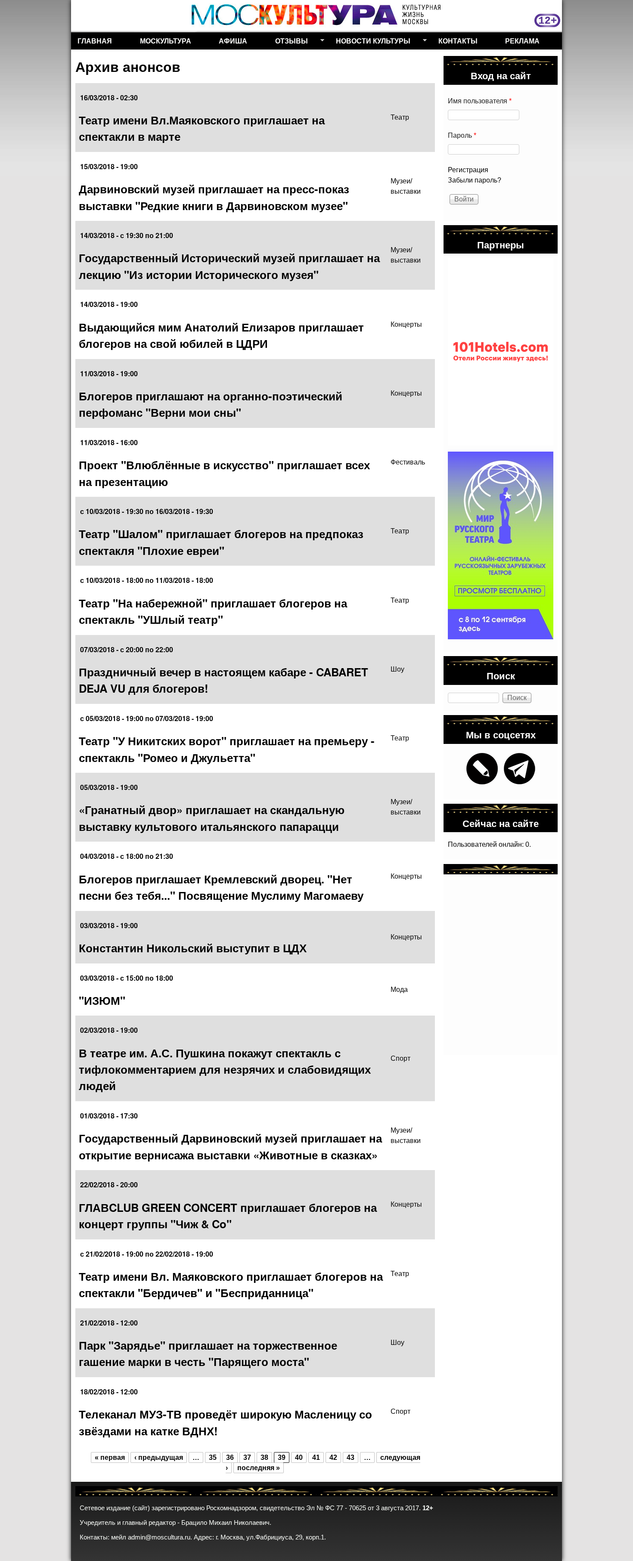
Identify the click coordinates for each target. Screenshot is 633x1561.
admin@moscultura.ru (159, 1537)
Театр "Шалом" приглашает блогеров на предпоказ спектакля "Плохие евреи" (221, 542)
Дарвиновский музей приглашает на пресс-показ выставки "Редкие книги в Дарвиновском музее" (214, 197)
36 (230, 1457)
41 (316, 1457)
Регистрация (468, 169)
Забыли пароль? (474, 180)
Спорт (400, 1058)
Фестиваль (408, 462)
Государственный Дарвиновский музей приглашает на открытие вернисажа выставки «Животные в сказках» (230, 1146)
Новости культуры (369, 43)
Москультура (165, 41)
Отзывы (288, 43)
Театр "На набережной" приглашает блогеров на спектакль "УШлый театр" (213, 611)
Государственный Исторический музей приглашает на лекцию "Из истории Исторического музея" (229, 266)
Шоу (397, 669)
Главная (95, 41)
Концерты (406, 324)
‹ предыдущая (158, 1457)
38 (264, 1457)
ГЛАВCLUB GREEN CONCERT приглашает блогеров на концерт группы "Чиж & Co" (228, 1215)
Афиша (233, 41)
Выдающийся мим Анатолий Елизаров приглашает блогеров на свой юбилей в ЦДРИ (221, 335)
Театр (400, 117)
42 (333, 1457)
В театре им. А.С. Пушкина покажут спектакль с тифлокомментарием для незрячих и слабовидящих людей (225, 1069)
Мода (399, 989)
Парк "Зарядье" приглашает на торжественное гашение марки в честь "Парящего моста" (208, 1353)
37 (247, 1457)
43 (350, 1457)
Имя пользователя (480, 101)
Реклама (522, 41)
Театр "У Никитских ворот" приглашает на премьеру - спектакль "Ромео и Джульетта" (227, 749)
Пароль (462, 135)
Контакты (458, 41)
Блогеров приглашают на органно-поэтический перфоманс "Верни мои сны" (210, 404)
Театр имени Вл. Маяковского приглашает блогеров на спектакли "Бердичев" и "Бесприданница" (231, 1284)
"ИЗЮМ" (102, 1000)
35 (213, 1457)
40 (299, 1457)
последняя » (258, 1467)
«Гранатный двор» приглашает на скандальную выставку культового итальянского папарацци (211, 818)
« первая (110, 1457)
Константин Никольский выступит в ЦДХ (193, 948)
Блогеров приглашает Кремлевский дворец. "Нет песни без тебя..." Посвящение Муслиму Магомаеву (221, 887)
